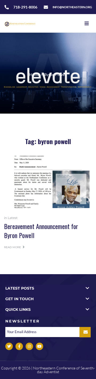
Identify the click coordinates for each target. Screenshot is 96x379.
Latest (13, 218)
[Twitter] (9, 346)
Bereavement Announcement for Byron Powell (41, 230)
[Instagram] (29, 346)
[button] (48, 288)
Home (34, 74)
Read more (12, 247)
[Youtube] (39, 346)
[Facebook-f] (19, 346)
